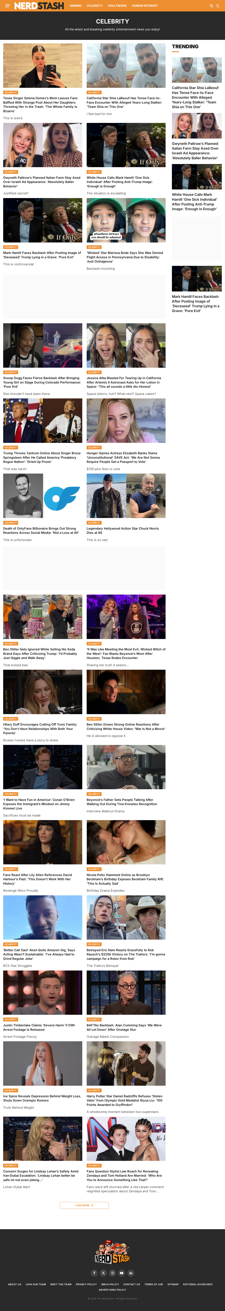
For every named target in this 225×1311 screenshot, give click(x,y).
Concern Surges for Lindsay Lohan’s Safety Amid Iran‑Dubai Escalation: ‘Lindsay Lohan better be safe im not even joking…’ (40, 1175)
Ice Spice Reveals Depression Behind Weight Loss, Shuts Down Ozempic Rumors (42, 1098)
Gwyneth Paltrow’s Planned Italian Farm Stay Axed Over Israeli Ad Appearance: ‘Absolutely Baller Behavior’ (41, 182)
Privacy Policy (86, 1284)
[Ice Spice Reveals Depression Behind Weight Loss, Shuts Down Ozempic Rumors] (42, 1063)
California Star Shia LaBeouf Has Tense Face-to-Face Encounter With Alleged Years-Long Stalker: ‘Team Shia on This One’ (124, 102)
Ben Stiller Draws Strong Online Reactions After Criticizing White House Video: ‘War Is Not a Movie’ (126, 726)
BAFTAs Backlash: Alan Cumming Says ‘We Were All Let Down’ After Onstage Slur (124, 1027)
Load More (82, 1205)
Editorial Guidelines (198, 1284)
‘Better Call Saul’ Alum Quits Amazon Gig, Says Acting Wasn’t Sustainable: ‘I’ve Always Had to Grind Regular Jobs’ (39, 954)
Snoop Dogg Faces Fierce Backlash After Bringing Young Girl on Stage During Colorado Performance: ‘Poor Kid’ (42, 382)
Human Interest (145, 5)
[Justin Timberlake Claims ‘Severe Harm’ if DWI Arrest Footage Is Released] (42, 993)
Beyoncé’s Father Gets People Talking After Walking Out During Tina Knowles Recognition (122, 802)
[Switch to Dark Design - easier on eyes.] (218, 6)
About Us (14, 1284)
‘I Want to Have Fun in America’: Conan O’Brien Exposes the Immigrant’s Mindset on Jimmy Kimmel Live (39, 804)
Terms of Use (153, 1284)
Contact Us (131, 1284)
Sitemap (173, 1284)
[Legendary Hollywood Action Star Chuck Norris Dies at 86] (126, 496)
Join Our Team (36, 1284)
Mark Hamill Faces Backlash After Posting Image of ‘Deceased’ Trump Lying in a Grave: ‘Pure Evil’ (42, 255)
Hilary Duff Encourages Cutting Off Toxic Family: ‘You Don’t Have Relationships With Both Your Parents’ (40, 729)
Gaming (76, 5)
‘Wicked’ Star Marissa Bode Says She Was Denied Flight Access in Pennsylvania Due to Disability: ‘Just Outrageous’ (125, 257)
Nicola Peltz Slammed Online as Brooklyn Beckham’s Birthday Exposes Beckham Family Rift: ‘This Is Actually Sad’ (125, 879)
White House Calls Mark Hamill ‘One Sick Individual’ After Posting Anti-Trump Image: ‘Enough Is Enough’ (120, 182)
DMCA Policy (110, 1284)
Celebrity (95, 5)
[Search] (211, 6)
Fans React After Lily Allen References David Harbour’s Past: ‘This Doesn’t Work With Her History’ (37, 879)
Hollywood (117, 5)
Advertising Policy (112, 1289)
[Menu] (7, 6)
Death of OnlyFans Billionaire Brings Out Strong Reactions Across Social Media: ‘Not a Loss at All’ (41, 531)
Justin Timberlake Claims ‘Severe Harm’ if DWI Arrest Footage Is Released (39, 1027)
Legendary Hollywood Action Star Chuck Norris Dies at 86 (123, 531)
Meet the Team (61, 1284)
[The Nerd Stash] (39, 5)
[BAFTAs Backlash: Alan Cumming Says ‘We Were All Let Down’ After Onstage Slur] (126, 993)
